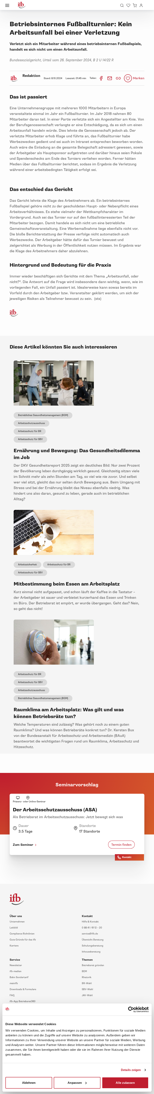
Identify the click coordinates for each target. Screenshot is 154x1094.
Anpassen (75, 1082)
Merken (138, 78)
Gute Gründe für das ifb (23, 939)
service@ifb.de (90, 933)
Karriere (14, 945)
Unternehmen (17, 921)
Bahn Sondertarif (19, 977)
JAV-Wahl (87, 995)
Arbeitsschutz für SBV (30, 439)
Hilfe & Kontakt (90, 921)
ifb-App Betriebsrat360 (22, 1001)
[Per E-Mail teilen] (110, 78)
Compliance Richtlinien (22, 933)
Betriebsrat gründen (93, 965)
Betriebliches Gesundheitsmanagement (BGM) (43, 415)
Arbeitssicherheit (27, 564)
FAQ (12, 995)
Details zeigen (131, 1070)
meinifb (14, 983)
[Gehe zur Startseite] (21, 5)
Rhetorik (86, 977)
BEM (84, 971)
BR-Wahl (87, 983)
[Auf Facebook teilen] (101, 78)
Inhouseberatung (91, 951)
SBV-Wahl (87, 989)
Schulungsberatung (92, 945)
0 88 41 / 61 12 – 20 (92, 927)
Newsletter (16, 965)
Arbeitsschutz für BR (29, 431)
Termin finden (121, 845)
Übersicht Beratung (92, 939)
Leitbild (14, 927)
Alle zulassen (125, 1082)
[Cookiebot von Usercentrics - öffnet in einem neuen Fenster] (131, 1010)
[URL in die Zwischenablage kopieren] (118, 78)
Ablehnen (29, 1082)
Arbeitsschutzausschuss (31, 423)
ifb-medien (15, 971)
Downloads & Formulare (23, 989)
